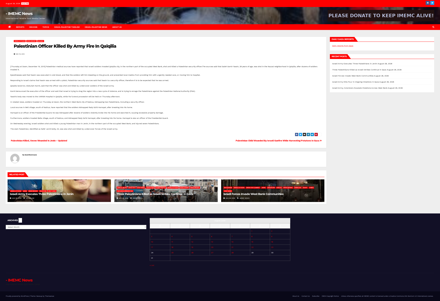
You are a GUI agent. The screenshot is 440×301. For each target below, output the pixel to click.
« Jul (152, 265)
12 (192, 242)
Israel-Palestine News (96, 27)
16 (272, 242)
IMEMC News (137, 198)
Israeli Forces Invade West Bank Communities (253, 194)
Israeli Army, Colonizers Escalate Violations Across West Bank (360, 88)
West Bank (52, 191)
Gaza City (132, 187)
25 (172, 253)
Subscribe (315, 296)
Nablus (279, 187)
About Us (117, 27)
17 (152, 247)
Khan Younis (184, 187)
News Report (31, 41)
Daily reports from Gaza (342, 46)
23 (272, 247)
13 (212, 242)
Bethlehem (228, 187)
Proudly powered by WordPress (17, 296)
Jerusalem (271, 187)
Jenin (25, 191)
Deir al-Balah (122, 187)
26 (192, 253)
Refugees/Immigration (125, 191)
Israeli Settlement (253, 187)
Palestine (43, 191)
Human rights (161, 187)
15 (252, 242)
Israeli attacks (19, 41)
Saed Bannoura (31, 155)
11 (172, 242)
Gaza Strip (150, 187)
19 (192, 247)
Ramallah (297, 187)
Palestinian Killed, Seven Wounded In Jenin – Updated (38, 140)
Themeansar (49, 296)
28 (232, 253)
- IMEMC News (19, 13)
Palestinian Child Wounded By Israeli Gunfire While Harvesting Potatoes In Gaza (278, 140)
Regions (33, 27)
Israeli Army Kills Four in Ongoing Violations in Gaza (355, 82)
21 (232, 247)
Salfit (305, 187)
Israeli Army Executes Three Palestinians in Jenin (42, 194)
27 (212, 253)
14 (232, 242)
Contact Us (306, 296)
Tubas (311, 187)
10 (152, 242)
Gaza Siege (141, 187)
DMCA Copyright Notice (330, 296)
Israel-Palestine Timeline (67, 27)
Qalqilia (40, 41)
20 (212, 247)
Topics (46, 27)
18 (172, 247)
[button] (433, 27)
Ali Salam (29, 198)
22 (252, 247)
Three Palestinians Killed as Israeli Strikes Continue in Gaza (155, 194)
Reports (20, 27)
